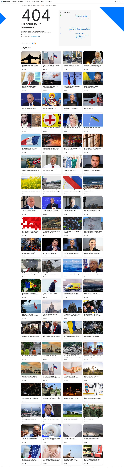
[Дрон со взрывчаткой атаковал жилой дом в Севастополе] (31, 413)
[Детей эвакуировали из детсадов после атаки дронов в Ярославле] (93, 351)
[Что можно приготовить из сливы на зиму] (72, 227)
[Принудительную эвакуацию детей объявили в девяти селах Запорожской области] (72, 330)
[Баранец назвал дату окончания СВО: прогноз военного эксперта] (31, 61)
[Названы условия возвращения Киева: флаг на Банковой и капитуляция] (93, 123)
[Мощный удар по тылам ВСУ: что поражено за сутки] (72, 144)
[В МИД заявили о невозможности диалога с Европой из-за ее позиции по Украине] (72, 310)
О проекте (72, 467)
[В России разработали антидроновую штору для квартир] (72, 434)
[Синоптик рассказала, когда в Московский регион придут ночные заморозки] (93, 330)
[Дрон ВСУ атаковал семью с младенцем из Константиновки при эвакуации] (51, 268)
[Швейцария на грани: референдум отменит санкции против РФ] (31, 310)
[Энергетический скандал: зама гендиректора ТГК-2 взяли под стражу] (31, 330)
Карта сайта (120, 467)
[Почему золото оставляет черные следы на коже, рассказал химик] (51, 455)
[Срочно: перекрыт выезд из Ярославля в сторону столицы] (31, 392)
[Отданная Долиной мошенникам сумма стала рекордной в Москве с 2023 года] (93, 61)
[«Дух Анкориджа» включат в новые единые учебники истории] (51, 330)
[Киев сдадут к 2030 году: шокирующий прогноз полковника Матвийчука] (93, 289)
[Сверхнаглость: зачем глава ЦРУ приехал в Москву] (72, 82)
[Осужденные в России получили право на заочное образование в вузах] (93, 144)
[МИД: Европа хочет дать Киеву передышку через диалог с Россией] (93, 206)
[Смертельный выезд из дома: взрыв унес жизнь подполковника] (72, 289)
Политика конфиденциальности (93, 467)
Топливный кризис (51, 5)
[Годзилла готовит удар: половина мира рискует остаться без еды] (72, 268)
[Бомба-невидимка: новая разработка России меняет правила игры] (72, 455)
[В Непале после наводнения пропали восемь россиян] (31, 351)
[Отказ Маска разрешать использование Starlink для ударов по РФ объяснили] (51, 247)
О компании (6, 467)
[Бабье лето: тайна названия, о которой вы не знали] (93, 372)
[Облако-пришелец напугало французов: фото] (93, 434)
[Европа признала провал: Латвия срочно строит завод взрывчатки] (31, 164)
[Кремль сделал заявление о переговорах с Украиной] (31, 82)
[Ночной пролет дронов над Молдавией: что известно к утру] (31, 289)
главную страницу (35, 36)
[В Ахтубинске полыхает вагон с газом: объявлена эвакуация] (93, 455)
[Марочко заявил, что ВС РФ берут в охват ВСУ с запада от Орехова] (51, 392)
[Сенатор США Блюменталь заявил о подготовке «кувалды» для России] (31, 455)
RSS (68, 467)
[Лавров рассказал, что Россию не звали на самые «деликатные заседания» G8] (51, 413)
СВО (43, 5)
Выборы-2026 (27, 5)
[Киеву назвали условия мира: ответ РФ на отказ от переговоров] (51, 164)
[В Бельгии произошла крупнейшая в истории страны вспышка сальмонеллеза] (72, 372)
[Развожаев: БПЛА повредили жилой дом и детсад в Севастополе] (31, 247)
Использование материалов (105, 467)
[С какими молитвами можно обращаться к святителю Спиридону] (51, 102)
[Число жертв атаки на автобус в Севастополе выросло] (51, 82)
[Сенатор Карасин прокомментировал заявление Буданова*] (93, 164)
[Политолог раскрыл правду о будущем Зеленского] (93, 82)
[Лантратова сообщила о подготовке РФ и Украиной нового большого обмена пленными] (72, 102)
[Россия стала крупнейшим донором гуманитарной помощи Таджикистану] (72, 185)
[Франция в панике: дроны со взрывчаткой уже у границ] (31, 144)
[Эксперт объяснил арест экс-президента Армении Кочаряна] (31, 434)
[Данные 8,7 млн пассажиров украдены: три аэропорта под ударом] (31, 372)
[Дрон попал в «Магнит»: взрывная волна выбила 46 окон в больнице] (93, 392)
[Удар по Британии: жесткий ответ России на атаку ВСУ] (51, 61)
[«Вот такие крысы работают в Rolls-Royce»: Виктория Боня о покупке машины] (93, 247)
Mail (2, 467)
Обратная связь (114, 467)
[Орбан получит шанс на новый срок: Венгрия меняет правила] (51, 206)
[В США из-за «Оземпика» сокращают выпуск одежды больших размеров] (72, 164)
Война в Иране (36, 5)
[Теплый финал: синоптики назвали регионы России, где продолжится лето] (51, 227)
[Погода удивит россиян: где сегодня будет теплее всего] (72, 413)
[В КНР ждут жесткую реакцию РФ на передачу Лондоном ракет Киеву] (31, 268)
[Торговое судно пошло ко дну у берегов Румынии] (93, 185)
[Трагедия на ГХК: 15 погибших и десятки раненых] (93, 102)
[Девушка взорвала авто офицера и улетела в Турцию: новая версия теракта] (51, 123)
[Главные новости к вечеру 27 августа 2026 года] (93, 413)
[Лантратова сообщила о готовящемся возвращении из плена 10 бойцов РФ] (72, 247)
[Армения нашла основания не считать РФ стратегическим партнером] (31, 102)
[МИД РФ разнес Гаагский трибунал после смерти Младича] (51, 372)
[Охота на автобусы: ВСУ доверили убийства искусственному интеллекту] (72, 206)
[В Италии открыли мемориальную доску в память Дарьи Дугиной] (93, 227)
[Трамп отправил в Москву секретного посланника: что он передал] (31, 206)
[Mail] (2, 1)
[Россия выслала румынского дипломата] (51, 310)
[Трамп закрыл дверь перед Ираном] (51, 289)
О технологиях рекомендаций (80, 467)
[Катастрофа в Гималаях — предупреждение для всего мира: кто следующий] (72, 351)
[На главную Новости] (6, 1)
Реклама (11, 467)
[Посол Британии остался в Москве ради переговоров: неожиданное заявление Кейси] (51, 351)
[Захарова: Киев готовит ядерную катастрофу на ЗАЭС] (72, 123)
